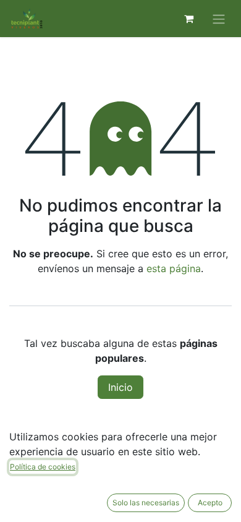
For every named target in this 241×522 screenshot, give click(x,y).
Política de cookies (42, 466)
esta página (173, 268)
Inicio (120, 387)
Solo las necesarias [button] (145, 502)
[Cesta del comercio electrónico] (188, 18)
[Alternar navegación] (219, 18)
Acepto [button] (210, 502)
